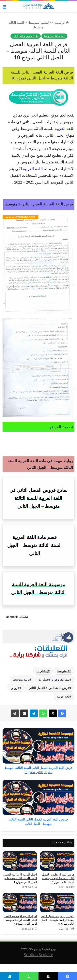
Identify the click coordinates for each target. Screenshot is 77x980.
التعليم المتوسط (39, 22)
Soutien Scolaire (38, 954)
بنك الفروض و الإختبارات (25, 36)
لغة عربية (63, 696)
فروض (15, 688)
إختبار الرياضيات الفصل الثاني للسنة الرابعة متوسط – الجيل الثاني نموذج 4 (57, 919)
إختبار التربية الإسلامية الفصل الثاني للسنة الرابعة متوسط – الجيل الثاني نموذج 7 (20, 919)
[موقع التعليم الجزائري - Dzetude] (38, 6)
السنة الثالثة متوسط (54, 36)
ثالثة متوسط (21, 679)
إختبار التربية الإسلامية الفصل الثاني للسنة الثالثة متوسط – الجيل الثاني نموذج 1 (20, 878)
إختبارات (42, 671)
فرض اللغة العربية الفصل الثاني (49, 688)
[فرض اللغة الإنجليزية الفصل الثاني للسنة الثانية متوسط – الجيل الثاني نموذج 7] (57, 861)
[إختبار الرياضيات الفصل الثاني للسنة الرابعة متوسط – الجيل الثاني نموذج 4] (57, 902)
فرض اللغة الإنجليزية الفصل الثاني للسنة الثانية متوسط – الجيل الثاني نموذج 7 (58, 878)
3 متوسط (64, 671)
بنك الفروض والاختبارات (53, 679)
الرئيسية (60, 22)
